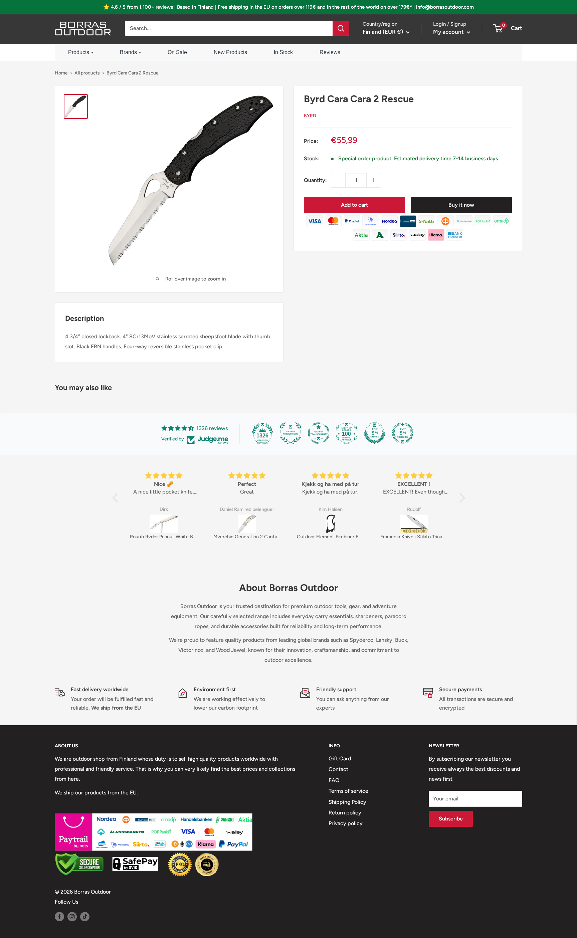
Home (61, 73)
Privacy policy (346, 823)
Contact (338, 769)
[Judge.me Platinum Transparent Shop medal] (318, 433)
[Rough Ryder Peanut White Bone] (163, 524)
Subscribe (451, 818)
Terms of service (348, 791)
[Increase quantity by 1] (374, 180)
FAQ (334, 780)
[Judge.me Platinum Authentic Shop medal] (290, 433)
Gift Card (340, 758)
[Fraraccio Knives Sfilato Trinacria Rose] (414, 524)
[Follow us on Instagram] (72, 916)
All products (87, 73)
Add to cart (354, 204)
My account (449, 31)
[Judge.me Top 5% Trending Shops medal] (402, 433)
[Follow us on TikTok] (84, 916)
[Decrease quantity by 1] (338, 180)
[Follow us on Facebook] (59, 916)
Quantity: (315, 180)
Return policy (345, 812)
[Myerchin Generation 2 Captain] (247, 524)
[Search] (341, 28)
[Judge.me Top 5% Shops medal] (374, 433)
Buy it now (461, 204)
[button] (116, 498)
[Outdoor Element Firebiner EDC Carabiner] (330, 524)
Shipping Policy (347, 802)
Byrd (310, 115)
